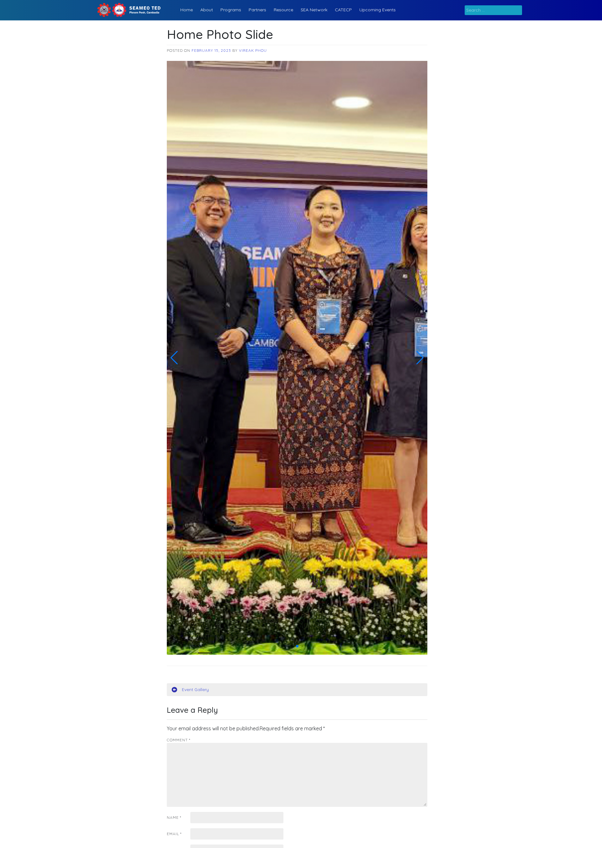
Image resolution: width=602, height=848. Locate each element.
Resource (283, 10)
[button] (174, 358)
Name (174, 817)
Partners (257, 10)
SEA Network (314, 10)
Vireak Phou (253, 50)
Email (174, 833)
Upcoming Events (377, 10)
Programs (230, 10)
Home (186, 10)
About (206, 10)
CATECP (343, 10)
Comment (178, 740)
